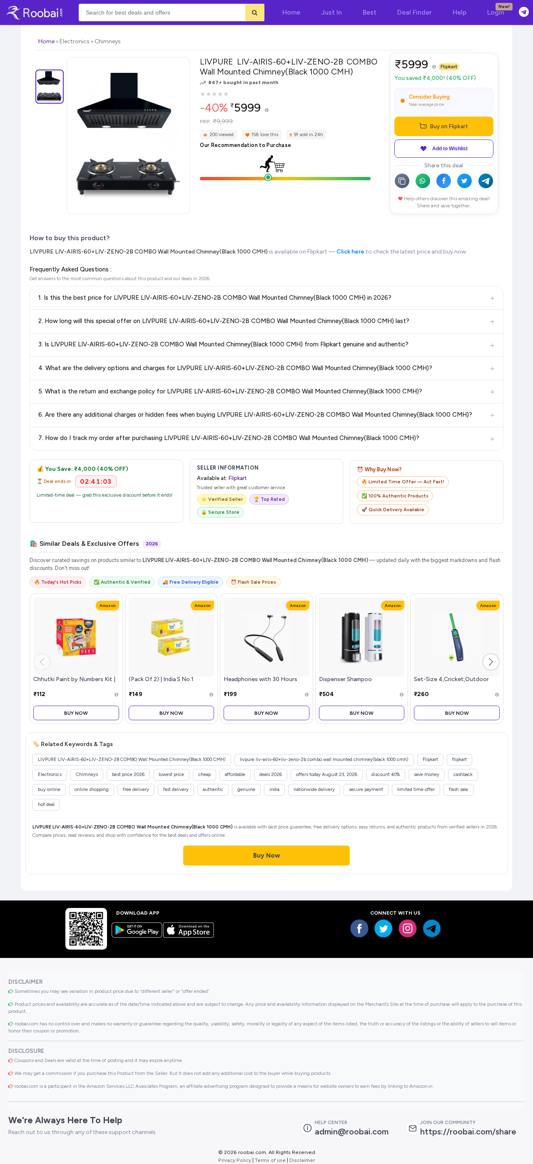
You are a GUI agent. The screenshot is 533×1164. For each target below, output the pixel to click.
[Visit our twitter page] (384, 928)
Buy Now (76, 713)
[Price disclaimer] (267, 110)
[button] (491, 662)
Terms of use (270, 1160)
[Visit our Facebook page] (359, 928)
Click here (350, 251)
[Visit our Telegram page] (432, 928)
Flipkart (449, 67)
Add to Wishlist (450, 149)
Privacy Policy (234, 1160)
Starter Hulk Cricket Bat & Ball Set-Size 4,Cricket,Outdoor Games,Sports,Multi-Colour (454, 679)
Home (46, 41)
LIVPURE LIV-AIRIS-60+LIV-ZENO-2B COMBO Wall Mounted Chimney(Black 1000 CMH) (149, 251)
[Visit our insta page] (408, 928)
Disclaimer (302, 1160)
